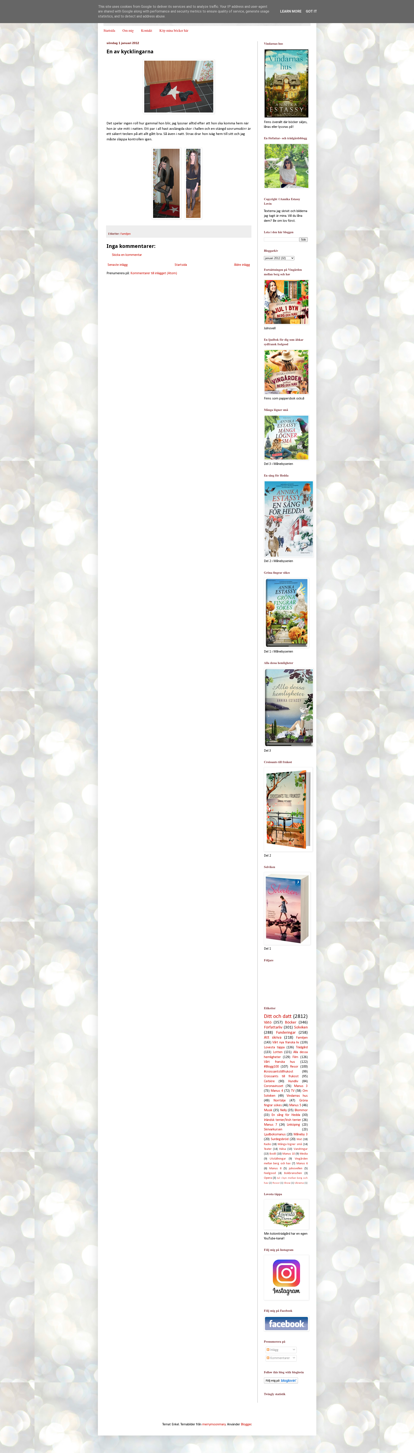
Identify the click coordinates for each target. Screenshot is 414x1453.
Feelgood (270, 1173)
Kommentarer (279, 1358)
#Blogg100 (271, 1066)
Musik (268, 1110)
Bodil (273, 1153)
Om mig (128, 30)
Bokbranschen (293, 1173)
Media (304, 1153)
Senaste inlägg (118, 265)
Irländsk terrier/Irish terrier (282, 1120)
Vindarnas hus (297, 1096)
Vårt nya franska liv (285, 1042)
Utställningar (278, 1158)
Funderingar (286, 1033)
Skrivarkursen (273, 1129)
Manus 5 (295, 1105)
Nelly (283, 1110)
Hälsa (282, 1149)
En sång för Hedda (285, 1115)
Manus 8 (275, 1168)
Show (287, 1183)
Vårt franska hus (279, 1062)
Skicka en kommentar (127, 255)
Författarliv (273, 1027)
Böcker (290, 1022)
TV (293, 1091)
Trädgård (302, 1047)
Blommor (301, 1110)
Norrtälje (279, 1100)
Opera (268, 1178)
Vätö (267, 1022)
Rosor (276, 1183)
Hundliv (293, 1081)
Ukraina (299, 1183)
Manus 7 (270, 1125)
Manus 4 (277, 1091)
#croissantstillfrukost (278, 1071)
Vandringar (301, 1149)
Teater (268, 1149)
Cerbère (269, 1081)
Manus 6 (302, 1163)
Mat (299, 1139)
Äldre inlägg (242, 265)
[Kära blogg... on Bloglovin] (281, 1383)
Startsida (109, 30)
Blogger (246, 1424)
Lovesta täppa (274, 1047)
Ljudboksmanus (275, 1134)
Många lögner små (290, 1144)
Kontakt (146, 30)
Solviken (301, 1027)
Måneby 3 (300, 1134)
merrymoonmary (214, 1424)
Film (295, 1057)
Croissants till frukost (281, 1076)
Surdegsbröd (280, 1139)
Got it (311, 11)
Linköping (293, 1125)
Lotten (277, 1052)
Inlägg (273, 1350)
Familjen (126, 234)
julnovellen (295, 1168)
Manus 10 (288, 1153)
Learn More (290, 11)
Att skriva (273, 1038)
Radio (267, 1144)
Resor (294, 1066)
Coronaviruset (273, 1086)
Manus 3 (301, 1086)
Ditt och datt (278, 1016)
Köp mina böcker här (173, 30)
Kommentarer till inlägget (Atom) (153, 273)
